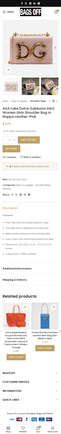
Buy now (11, 148)
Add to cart (28, 139)
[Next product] (56, 101)
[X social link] (26, 3)
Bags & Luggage (20, 101)
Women (7, 188)
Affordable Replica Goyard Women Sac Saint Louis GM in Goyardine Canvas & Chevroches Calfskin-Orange (16, 340)
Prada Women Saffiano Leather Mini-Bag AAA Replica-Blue (45, 335)
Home (6, 101)
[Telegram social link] (39, 3)
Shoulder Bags (38, 101)
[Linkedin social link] (35, 3)
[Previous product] (50, 101)
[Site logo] (30, 11)
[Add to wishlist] (25, 307)
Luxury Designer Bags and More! (36, 413)
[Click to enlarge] (8, 69)
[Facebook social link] (22, 3)
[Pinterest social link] (30, 3)
